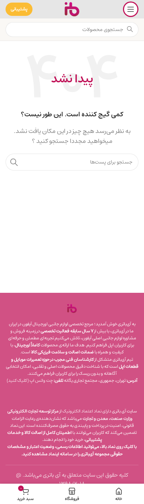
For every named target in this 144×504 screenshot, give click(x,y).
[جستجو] (14, 162)
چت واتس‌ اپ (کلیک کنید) (30, 380)
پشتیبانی (19, 9)
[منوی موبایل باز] (130, 9)
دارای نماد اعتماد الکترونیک (86, 411)
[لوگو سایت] (72, 9)
